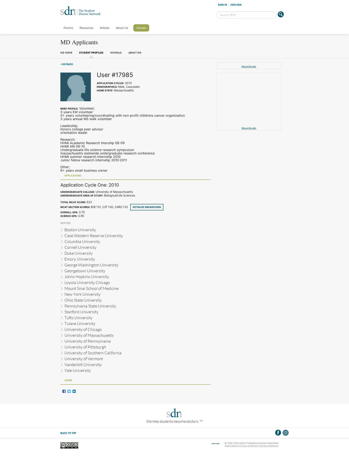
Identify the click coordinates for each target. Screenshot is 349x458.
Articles (104, 28)
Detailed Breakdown (147, 207)
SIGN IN (222, 5)
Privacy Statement (249, 445)
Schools (116, 53)
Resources (86, 28)
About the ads (249, 66)
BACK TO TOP (68, 433)
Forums (68, 28)
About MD (134, 53)
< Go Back (66, 64)
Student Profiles (91, 53)
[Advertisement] (249, 100)
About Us (122, 28)
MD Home (66, 53)
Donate (141, 28)
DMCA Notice (231, 445)
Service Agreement (269, 445)
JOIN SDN (236, 5)
